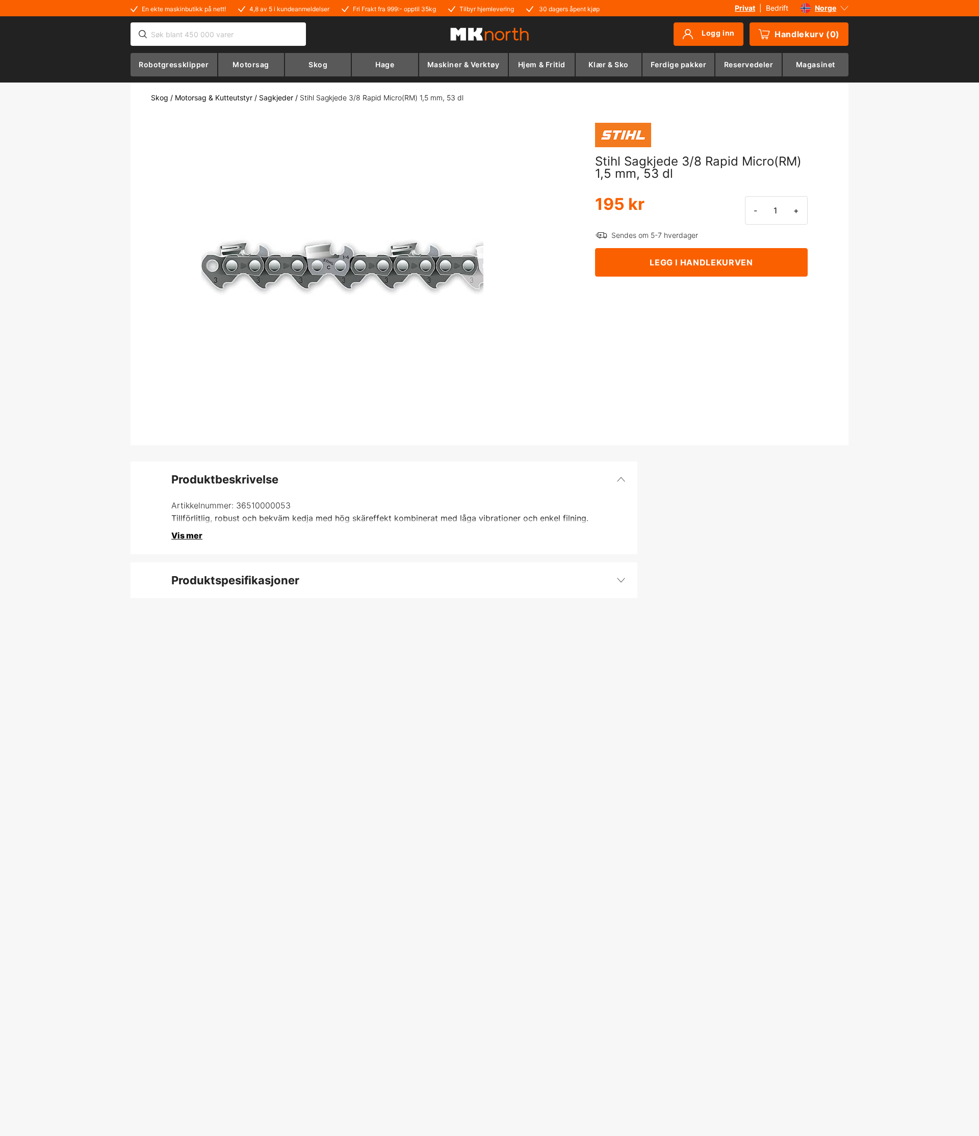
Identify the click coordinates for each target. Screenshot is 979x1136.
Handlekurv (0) (807, 34)
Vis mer (186, 535)
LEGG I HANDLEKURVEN (701, 262)
